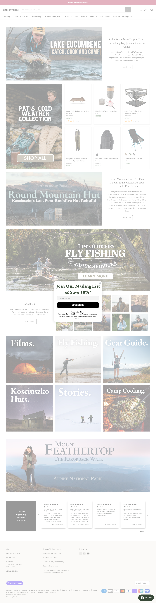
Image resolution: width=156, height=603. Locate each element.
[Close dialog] (100, 283)
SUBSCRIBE (78, 305)
